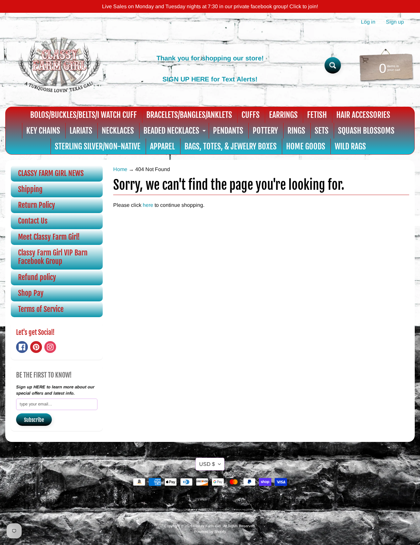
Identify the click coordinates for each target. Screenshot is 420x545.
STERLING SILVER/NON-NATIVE (97, 146)
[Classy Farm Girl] (59, 65)
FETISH (317, 115)
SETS (321, 131)
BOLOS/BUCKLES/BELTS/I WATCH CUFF (83, 115)
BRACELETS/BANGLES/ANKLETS (189, 115)
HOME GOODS (305, 146)
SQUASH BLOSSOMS (366, 131)
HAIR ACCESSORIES (363, 115)
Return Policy (36, 205)
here (148, 205)
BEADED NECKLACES (175, 132)
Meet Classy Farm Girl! (49, 236)
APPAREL (162, 146)
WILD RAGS (350, 146)
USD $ (207, 464)
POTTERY (265, 131)
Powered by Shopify (210, 532)
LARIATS (81, 131)
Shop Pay (31, 293)
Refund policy (37, 277)
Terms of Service (41, 309)
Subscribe (34, 420)
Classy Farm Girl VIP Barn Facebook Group (53, 257)
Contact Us (33, 220)
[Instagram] (50, 347)
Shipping (30, 189)
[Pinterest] (36, 347)
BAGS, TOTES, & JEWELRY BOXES (230, 146)
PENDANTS (228, 131)
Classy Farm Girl (207, 526)
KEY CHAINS (43, 131)
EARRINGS (283, 115)
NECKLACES (118, 131)
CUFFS (251, 115)
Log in (368, 22)
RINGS (296, 131)
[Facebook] (22, 347)
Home (120, 169)
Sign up (395, 22)
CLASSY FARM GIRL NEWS (51, 173)
